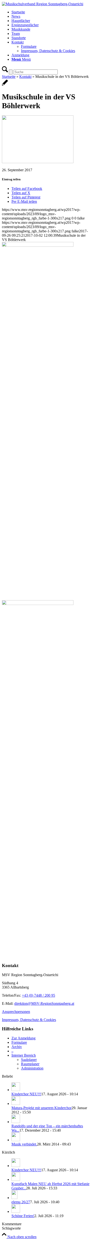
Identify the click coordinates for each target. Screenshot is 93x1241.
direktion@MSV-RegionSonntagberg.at (44, 1003)
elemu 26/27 (20, 1202)
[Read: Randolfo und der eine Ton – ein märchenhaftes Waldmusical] (15, 1122)
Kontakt (25, 77)
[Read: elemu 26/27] (14, 1198)
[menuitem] (51, 12)
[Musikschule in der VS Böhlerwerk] (5, 85)
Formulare (19, 1042)
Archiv (16, 1047)
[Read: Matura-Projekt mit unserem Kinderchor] (15, 1104)
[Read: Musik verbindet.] (15, 1140)
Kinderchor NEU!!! (26, 1094)
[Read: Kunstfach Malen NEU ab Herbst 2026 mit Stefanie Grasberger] (15, 1179)
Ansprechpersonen (16, 1012)
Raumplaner (30, 1064)
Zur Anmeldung (23, 1038)
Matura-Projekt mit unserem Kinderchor (41, 1108)
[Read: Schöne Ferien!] (15, 1211)
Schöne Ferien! (22, 1216)
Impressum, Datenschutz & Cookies (29, 1020)
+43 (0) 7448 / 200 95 (38, 995)
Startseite (9, 77)
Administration (32, 1068)
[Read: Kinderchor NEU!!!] (15, 1090)
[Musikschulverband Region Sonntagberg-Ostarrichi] (42, 4)
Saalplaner (29, 1060)
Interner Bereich (23, 1055)
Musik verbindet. (24, 1144)
